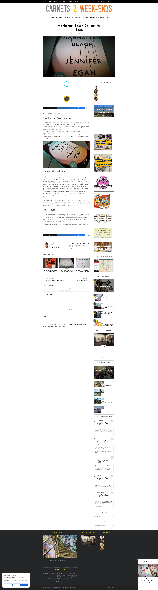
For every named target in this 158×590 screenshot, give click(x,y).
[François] (104, 91)
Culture (102, 384)
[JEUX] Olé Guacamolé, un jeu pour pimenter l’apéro (107, 325)
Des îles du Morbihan (82, 279)
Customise (8, 584)
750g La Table (104, 348)
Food (104, 346)
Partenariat (76, 1)
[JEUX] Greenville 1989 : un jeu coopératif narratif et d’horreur (107, 307)
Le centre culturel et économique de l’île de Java (107, 411)
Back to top (110, 587)
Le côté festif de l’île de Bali (106, 403)
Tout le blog (69, 1)
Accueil (44, 1)
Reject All (16, 584)
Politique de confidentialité (71, 587)
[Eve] (104, 87)
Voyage (102, 393)
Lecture (75, 22)
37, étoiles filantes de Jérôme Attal (79, 243)
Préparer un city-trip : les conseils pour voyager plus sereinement (103, 372)
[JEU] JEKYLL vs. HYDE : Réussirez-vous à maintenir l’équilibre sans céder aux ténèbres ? (103, 424)
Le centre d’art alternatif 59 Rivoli (106, 386)
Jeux (104, 283)
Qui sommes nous (57, 1)
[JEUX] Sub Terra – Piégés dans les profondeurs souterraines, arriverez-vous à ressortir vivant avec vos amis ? (107, 315)
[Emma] (104, 99)
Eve (79, 33)
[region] (16, 580)
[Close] (137, 559)
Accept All (24, 584)
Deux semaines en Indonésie (107, 395)
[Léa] (104, 95)
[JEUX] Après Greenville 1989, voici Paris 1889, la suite (106, 299)
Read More (71, 248)
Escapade (104, 368)
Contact (50, 1)
